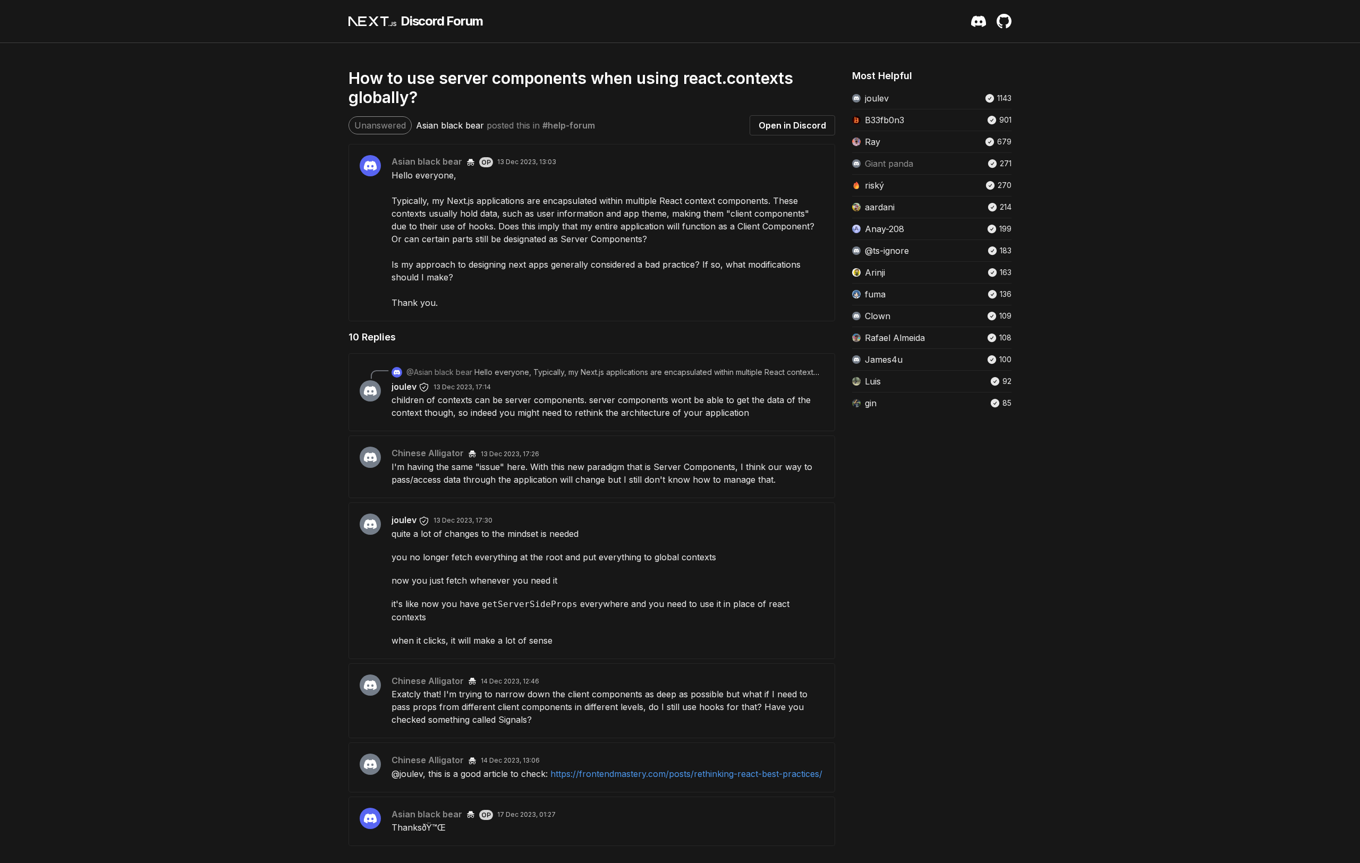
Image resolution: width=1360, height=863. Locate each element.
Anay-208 (884, 229)
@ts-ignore (887, 250)
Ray (872, 141)
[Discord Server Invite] (978, 21)
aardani (880, 207)
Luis (873, 381)
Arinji (875, 272)
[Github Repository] (1004, 21)
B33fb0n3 (884, 120)
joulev (404, 386)
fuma (875, 294)
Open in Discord (792, 125)
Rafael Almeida (895, 337)
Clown (877, 316)
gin (871, 403)
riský (874, 185)
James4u (884, 359)
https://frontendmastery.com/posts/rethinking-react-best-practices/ (686, 773)
